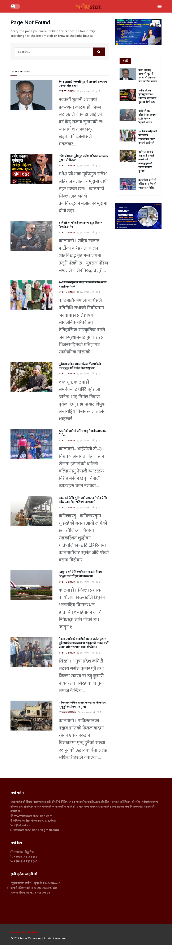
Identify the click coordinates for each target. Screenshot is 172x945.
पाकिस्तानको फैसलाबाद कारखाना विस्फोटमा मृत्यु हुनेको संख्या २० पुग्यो (82, 704)
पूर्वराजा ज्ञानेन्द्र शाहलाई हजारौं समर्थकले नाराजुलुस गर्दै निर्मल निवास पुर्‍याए (80, 366)
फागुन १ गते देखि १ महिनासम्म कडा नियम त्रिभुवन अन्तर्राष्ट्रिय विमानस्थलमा (80, 574)
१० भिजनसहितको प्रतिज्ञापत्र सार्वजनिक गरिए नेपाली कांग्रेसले (83, 284)
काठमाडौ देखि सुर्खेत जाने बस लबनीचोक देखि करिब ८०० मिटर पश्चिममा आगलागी (83, 500)
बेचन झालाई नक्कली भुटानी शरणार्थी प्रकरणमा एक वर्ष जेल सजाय (83, 83)
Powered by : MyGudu (24, 932)
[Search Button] (99, 52)
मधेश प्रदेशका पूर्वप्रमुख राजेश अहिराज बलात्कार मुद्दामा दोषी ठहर (83, 158)
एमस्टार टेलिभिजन (69, 712)
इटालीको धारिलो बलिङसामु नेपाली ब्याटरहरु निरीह (82, 433)
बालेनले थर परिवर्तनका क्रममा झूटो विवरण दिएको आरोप (81, 224)
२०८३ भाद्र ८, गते (86, 91)
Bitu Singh (68, 91)
